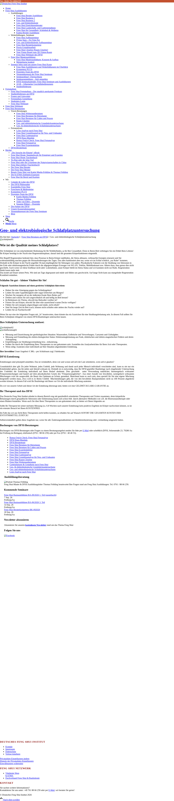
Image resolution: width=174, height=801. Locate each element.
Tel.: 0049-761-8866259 (10, 1)
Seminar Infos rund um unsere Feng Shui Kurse (31, 64)
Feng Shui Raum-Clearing (21, 459)
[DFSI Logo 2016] (13, 3)
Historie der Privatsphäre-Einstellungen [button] (17, 761)
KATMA (9, 775)
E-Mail (86, 430)
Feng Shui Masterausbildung (23, 57)
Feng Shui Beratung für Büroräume (25, 445)
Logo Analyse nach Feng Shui (23, 472)
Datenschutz (10, 751)
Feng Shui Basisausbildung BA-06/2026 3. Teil (24, 502)
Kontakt (8, 747)
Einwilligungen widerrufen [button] (11, 763)
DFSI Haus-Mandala (18, 440)
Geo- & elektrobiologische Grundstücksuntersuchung (32, 467)
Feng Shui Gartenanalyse (20, 455)
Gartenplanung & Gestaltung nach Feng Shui (29, 464)
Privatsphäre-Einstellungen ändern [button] (14, 758)
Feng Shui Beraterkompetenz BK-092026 (22, 510)
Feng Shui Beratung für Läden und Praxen (28, 447)
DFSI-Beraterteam (19, 148)
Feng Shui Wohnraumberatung (23, 462)
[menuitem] (89, 8)
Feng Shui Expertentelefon (21, 450)
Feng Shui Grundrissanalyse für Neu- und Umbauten (32, 457)
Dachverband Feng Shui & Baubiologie (22, 778)
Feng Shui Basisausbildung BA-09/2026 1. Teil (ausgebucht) (30, 495)
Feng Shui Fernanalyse (19, 452)
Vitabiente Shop (12, 773)
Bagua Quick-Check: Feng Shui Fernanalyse (29, 437)
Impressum (10, 749)
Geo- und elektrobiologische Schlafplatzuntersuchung (50, 230)
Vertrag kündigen (12, 754)
